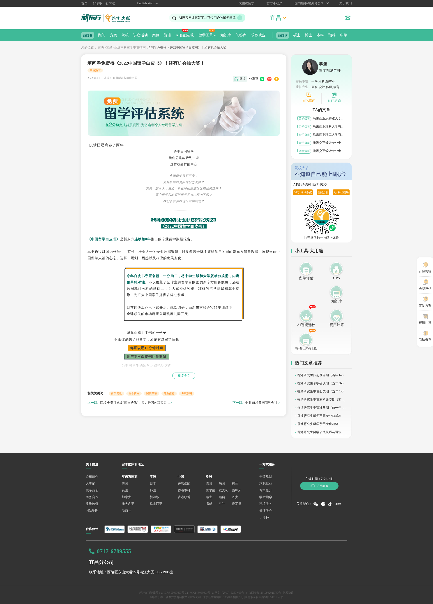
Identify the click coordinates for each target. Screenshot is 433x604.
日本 (153, 483)
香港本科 (184, 490)
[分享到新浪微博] (269, 79)
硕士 (296, 35)
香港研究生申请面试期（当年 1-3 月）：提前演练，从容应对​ (320, 393)
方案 (113, 35)
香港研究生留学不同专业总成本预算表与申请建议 (321, 417)
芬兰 (222, 504)
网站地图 (92, 510)
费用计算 (336, 325)
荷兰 (235, 483)
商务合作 (92, 497)
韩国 (153, 490)
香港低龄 (184, 483)
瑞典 (222, 497)
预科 (332, 35)
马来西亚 (156, 504)
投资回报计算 (306, 348)
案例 (155, 35)
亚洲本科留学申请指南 (130, 47)
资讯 (167, 35)
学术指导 (265, 497)
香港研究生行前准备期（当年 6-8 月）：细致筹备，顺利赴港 (320, 376)
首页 (84, 3)
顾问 (101, 35)
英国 (125, 490)
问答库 (241, 35)
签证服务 (265, 510)
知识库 (225, 35)
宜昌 (109, 47)
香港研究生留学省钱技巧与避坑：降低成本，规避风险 (321, 433)
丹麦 (235, 497)
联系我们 (92, 490)
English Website (147, 3)
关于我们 (345, 3)
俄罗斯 (236, 504)
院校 (125, 35)
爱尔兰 (210, 490)
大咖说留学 (246, 3)
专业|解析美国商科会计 (261, 402)
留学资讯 (116, 393)
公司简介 (92, 476)
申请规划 (265, 476)
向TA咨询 (334, 101)
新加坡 (154, 497)
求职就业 (258, 35)
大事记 (90, 483)
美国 (125, 483)
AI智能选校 (185, 35)
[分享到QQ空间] (276, 79)
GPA (336, 278)
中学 (343, 35)
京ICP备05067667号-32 (174, 592)
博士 (308, 35)
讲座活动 (140, 35)
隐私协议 (288, 592)
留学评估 (306, 278)
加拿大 (126, 497)
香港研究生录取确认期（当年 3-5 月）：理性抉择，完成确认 (320, 385)
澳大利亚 (128, 504)
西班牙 (236, 490)
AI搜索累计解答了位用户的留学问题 (207, 17)
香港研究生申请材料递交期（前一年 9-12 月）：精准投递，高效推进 (321, 401)
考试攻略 (186, 393)
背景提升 (265, 490)
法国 (222, 483)
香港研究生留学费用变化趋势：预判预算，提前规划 (321, 425)
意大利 (223, 490)
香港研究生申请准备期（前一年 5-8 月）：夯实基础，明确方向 (322, 409)
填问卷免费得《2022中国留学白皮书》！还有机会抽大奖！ (188, 47)
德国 (209, 483)
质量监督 (92, 504)
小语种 (264, 517)
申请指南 (95, 70)
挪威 (209, 504)
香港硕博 (184, 497)
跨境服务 (265, 504)
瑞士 (209, 497)
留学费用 (134, 393)
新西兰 (126, 510)
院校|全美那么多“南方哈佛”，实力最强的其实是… (135, 402)
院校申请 (151, 393)
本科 (320, 35)
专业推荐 (169, 393)
